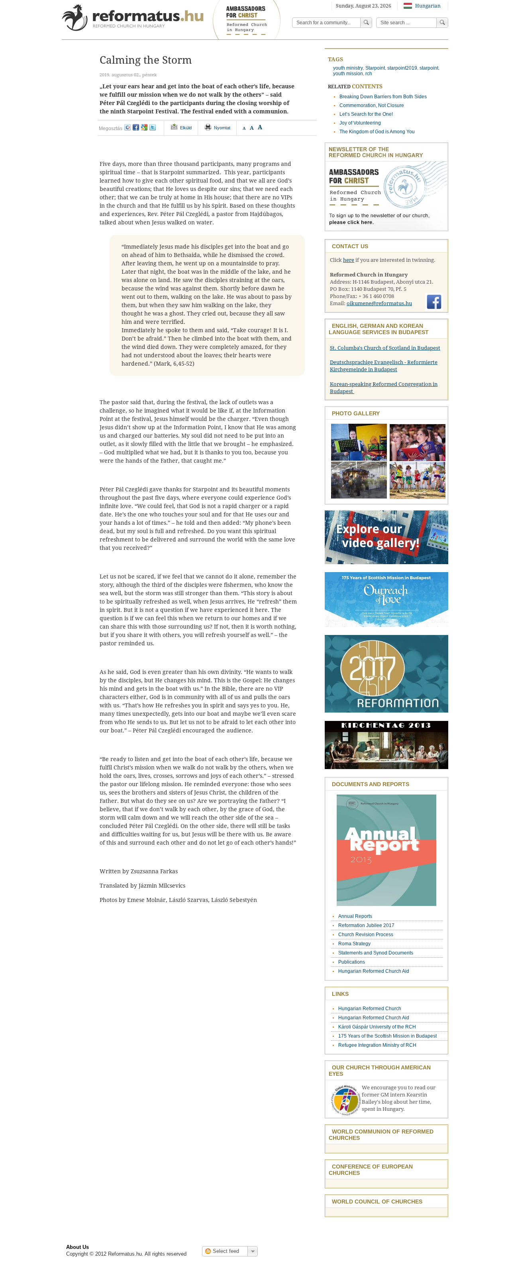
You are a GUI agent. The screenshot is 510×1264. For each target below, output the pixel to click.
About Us (77, 1247)
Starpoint (375, 68)
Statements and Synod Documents (375, 953)
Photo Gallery (356, 413)
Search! (442, 23)
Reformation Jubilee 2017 (366, 925)
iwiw (127, 127)
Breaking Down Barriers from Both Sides (383, 96)
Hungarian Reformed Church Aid (373, 971)
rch (368, 73)
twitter (152, 127)
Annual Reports (355, 916)
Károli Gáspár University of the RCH (377, 1027)
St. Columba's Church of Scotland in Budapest (385, 348)
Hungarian (427, 6)
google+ (144, 127)
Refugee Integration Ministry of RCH (377, 1045)
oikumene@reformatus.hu (379, 303)
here (348, 260)
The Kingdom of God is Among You (377, 131)
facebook (136, 127)
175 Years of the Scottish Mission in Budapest (387, 1036)
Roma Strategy (354, 944)
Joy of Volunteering (360, 123)
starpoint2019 (402, 68)
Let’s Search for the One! (366, 114)
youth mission (348, 73)
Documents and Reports (370, 784)
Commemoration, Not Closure (371, 105)
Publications (351, 962)
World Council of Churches (377, 1201)
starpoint (429, 68)
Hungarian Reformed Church (369, 1008)
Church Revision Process (365, 934)
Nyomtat (222, 127)
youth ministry (348, 68)
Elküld (186, 127)
